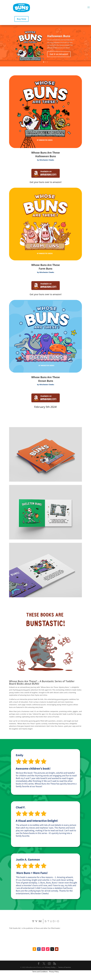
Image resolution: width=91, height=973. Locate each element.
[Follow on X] (52, 949)
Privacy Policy (50, 967)
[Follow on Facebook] (39, 949)
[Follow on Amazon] (34, 949)
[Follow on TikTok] (47, 949)
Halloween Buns (58, 36)
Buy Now (21, 18)
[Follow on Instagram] (43, 949)
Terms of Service (64, 967)
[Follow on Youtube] (56, 949)
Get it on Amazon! (59, 54)
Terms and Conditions (40, 971)
